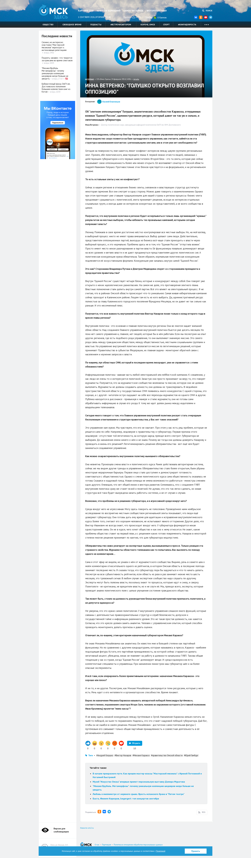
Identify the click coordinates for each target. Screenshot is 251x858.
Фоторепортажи (157, 10)
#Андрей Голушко (104, 755)
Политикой (160, 851)
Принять (195, 851)
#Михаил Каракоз (141, 755)
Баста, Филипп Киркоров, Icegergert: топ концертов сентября (126, 798)
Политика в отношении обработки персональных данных (138, 844)
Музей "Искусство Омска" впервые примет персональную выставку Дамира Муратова (139, 781)
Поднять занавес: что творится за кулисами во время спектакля (57, 59)
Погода (127, 17)
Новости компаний (108, 10)
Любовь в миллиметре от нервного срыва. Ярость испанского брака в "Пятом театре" (138, 794)
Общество (48, 24)
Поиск (208, 10)
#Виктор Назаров (123, 755)
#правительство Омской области (167, 755)
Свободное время (71, 24)
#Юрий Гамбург (191, 755)
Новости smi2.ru (87, 828)
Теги (90, 755)
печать (136, 79)
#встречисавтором (121, 24)
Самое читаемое (133, 10)
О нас (97, 844)
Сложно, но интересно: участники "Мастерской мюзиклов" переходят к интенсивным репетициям (54, 46)
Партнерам (106, 844)
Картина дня (86, 10)
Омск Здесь (53, 11)
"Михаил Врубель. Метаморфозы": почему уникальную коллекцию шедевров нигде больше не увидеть (55, 73)
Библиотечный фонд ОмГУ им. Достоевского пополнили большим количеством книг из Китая (56, 87)
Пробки (149, 17)
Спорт (166, 24)
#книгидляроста (187, 24)
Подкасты (95, 24)
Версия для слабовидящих (61, 830)
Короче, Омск (148, 24)
